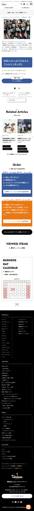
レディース (5, 350)
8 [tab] (20, 154)
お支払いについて (6, 389)
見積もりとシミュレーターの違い (12, 398)
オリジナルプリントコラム (9, 440)
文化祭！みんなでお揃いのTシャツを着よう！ (9, 93)
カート (3, 449)
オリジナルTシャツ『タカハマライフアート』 (14, 463)
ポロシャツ (5, 329)
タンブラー (21, 329)
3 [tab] (11, 154)
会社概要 (13, 466)
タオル (3, 331)
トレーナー (5, 326)
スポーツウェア (6, 347)
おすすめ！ (17, 191)
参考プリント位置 (6, 433)
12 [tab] (26, 154)
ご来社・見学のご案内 (7, 405)
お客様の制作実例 (6, 437)
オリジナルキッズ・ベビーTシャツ (17, 41)
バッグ (3, 333)
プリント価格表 (6, 428)
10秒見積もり (5, 375)
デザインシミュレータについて (10, 394)
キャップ (4, 338)
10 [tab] (23, 154)
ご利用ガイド (5, 380)
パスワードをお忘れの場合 (9, 456)
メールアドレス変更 (7, 458)
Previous (2, 136)
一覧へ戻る (12, 100)
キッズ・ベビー (6, 352)
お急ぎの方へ (5, 373)
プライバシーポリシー (7, 468)
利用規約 (19, 466)
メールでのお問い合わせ (17, 496)
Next (31, 136)
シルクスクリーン (8, 419)
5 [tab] (16, 154)
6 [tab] (17, 154)
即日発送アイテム (23, 322)
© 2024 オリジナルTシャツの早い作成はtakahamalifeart (17, 507)
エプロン (4, 345)
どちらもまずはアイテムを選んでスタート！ (17, 232)
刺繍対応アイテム (23, 326)
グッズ (3, 340)
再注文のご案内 (6, 385)
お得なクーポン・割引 (7, 387)
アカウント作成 (6, 451)
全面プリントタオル (23, 333)
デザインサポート (6, 371)
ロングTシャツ (5, 322)
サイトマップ (5, 466)
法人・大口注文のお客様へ (9, 382)
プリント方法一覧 (6, 417)
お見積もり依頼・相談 (7, 378)
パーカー (4, 324)
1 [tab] (7, 154)
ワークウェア (21, 319)
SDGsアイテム (22, 331)
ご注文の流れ (5, 368)
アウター (4, 336)
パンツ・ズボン (6, 343)
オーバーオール (6, 354)
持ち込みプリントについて (9, 401)
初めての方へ (5, 366)
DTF (4, 421)
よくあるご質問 (6, 408)
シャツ (3, 357)
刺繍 (4, 426)
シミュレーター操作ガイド (10, 396)
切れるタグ (21, 324)
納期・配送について (7, 392)
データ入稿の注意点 (7, 435)
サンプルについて (6, 403)
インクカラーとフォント (8, 430)
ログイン (4, 454)
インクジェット (7, 423)
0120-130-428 (9, 7)
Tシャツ (4, 319)
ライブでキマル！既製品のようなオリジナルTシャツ (24, 93)
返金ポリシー (18, 468)
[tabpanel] (9, 134)
